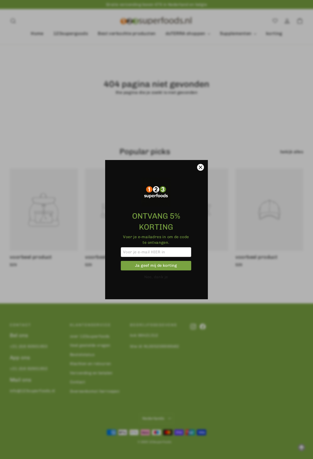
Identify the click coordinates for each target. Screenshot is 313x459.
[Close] (200, 167)
